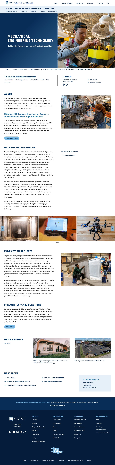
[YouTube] (14, 432)
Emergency (99, 423)
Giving (55, 430)
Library (34, 438)
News (97, 419)
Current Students (79, 427)
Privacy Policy (61, 460)
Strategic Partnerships (38, 441)
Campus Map (57, 423)
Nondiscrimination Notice (48, 460)
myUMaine (77, 434)
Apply (24, 460)
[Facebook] (64, 85)
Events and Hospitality (102, 433)
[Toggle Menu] (106, 3)
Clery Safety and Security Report (75, 460)
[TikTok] (24, 432)
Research (90, 3)
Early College (35, 434)
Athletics (100, 3)
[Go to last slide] (2, 228)
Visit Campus (57, 419)
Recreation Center (58, 434)
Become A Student (67, 3)
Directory (34, 430)
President (56, 438)
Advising (23, 11)
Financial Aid (78, 423)
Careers (34, 423)
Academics (80, 3)
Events (55, 427)
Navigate (77, 438)
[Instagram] (67, 85)
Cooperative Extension (38, 427)
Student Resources (34, 460)
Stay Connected (52, 11)
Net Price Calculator (80, 419)
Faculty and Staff (79, 430)
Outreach (42, 11)
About (56, 3)
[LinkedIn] (21, 432)
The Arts (34, 419)
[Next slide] (112, 228)
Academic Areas (10, 11)
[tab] (56, 242)
